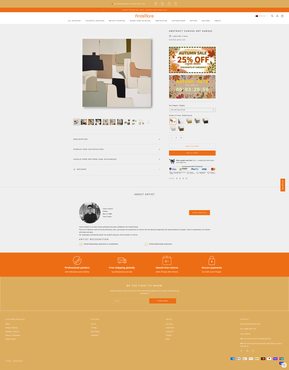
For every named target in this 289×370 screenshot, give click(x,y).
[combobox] (193, 110)
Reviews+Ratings (11, 328)
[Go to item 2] (84, 122)
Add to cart (192, 146)
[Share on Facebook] (177, 178)
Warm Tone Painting (140, 21)
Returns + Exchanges (12, 335)
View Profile (107, 217)
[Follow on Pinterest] (253, 351)
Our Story (169, 324)
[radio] (172, 121)
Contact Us (170, 331)
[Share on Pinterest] (183, 178)
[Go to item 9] (134, 122)
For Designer (178, 21)
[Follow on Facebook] (241, 351)
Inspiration (161, 21)
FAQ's (7, 324)
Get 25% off (283, 185)
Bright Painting (117, 21)
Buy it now (192, 153)
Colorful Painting (95, 21)
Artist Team (170, 328)
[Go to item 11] (149, 122)
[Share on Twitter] (180, 178)
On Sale (94, 328)
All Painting (74, 21)
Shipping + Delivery (12, 331)
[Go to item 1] (76, 122)
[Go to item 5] (105, 122)
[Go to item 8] (127, 122)
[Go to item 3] (91, 122)
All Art (93, 324)
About (218, 21)
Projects (168, 335)
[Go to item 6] (113, 122)
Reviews (206, 21)
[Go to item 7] (120, 122)
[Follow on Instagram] (247, 351)
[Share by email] (186, 178)
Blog (167, 339)
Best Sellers (95, 331)
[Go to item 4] (98, 122)
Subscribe (162, 301)
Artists (193, 21)
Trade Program (10, 339)
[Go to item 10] (141, 122)
